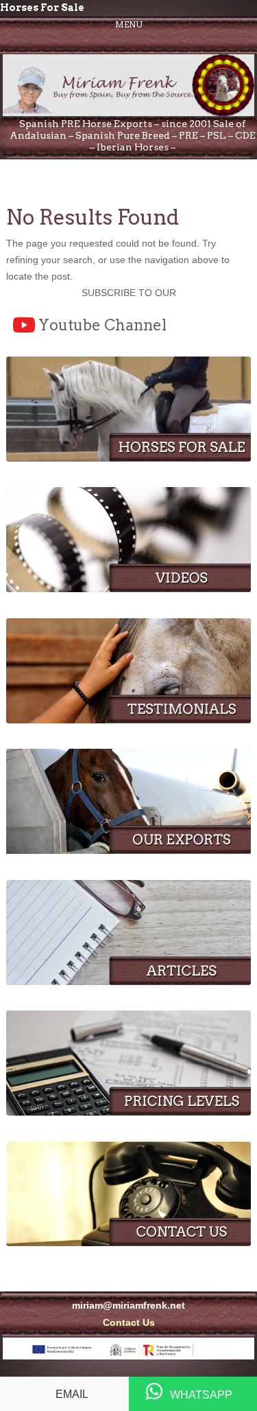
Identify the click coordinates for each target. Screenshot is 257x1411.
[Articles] (128, 981)
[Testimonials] (128, 719)
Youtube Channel (102, 325)
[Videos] (128, 588)
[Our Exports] (128, 850)
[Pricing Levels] (128, 1112)
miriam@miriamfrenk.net (128, 1305)
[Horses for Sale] (128, 458)
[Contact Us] (128, 1242)
